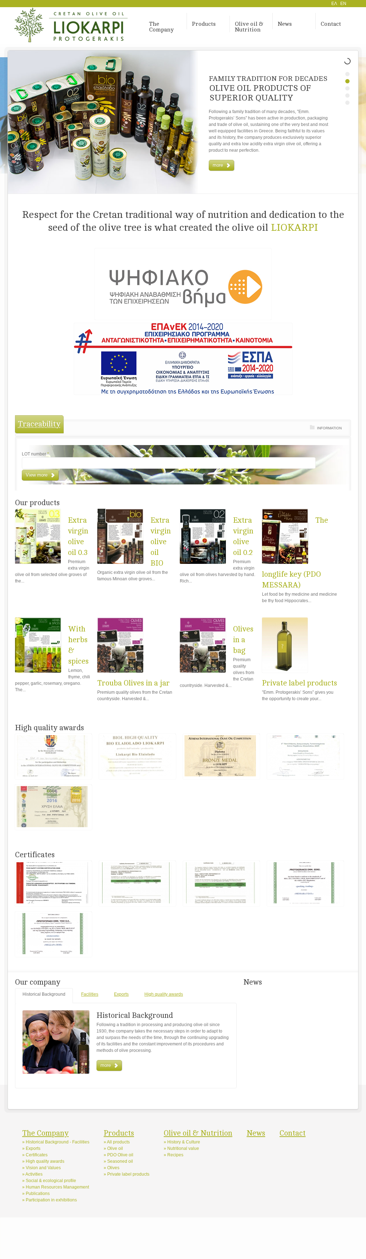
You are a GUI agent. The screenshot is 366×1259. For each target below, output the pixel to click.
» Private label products (126, 1174)
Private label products (299, 683)
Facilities (89, 994)
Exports (121, 994)
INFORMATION (329, 428)
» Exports (31, 1148)
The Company (161, 27)
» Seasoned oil (118, 1161)
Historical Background (44, 994)
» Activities (32, 1174)
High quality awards (163, 994)
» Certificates (35, 1154)
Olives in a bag (243, 640)
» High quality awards (43, 1161)
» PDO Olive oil (118, 1154)
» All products (117, 1142)
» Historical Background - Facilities (55, 1142)
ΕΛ (334, 3)
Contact (331, 24)
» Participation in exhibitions (49, 1199)
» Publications (36, 1193)
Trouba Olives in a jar (133, 683)
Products (204, 24)
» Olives (111, 1167)
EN (343, 3)
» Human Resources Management (55, 1187)
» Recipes (173, 1154)
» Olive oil (113, 1148)
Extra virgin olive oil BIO (160, 541)
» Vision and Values (41, 1167)
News (285, 24)
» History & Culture (182, 1142)
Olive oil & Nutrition (249, 27)
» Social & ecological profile (49, 1180)
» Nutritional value (181, 1148)
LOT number (35, 454)
